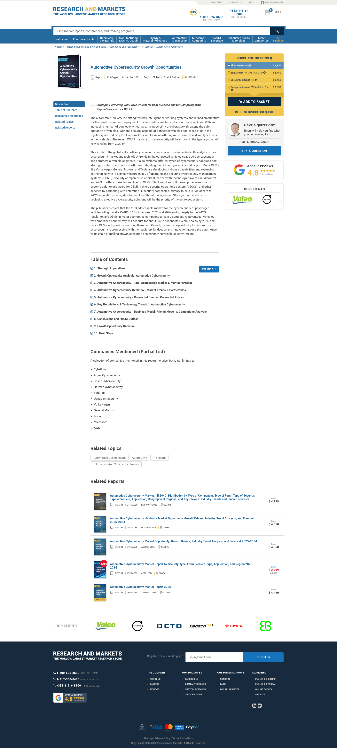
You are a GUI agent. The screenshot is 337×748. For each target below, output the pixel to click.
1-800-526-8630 (211, 17)
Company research (196, 684)
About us (155, 679)
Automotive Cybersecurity (109, 458)
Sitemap (148, 738)
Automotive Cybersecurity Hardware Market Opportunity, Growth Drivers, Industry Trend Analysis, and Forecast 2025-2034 (182, 520)
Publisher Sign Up (265, 679)
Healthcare (61, 39)
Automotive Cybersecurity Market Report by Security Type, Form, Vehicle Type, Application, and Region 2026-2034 (182, 565)
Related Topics (64, 121)
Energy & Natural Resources (155, 39)
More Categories (262, 39)
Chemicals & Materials (106, 39)
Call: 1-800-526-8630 (254, 142)
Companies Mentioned (69, 115)
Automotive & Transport (179, 39)
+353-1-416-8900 (239, 12)
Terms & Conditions (183, 738)
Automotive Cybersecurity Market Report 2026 (140, 587)
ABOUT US (216, 2)
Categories (191, 679)
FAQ (251, 2)
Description (62, 104)
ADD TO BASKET (254, 102)
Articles (260, 694)
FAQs (223, 684)
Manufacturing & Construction (128, 39)
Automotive (139, 458)
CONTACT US (235, 2)
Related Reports (65, 127)
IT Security (159, 458)
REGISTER (263, 657)
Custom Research (195, 689)
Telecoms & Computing (199, 39)
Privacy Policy (162, 738)
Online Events (263, 689)
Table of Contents (66, 110)
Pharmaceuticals (84, 39)
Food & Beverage (217, 39)
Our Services (278, 39)
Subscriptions (193, 694)
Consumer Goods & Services (239, 39)
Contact (225, 679)
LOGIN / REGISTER (274, 2)
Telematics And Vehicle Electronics (116, 464)
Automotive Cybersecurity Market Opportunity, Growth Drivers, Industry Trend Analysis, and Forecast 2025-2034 (183, 541)
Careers (154, 684)
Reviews (154, 689)
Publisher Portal (265, 684)
